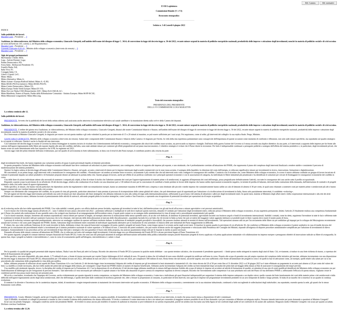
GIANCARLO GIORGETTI (16, 139)
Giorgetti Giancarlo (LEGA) (13, 48)
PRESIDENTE (10, 121)
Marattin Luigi (7, 37)
